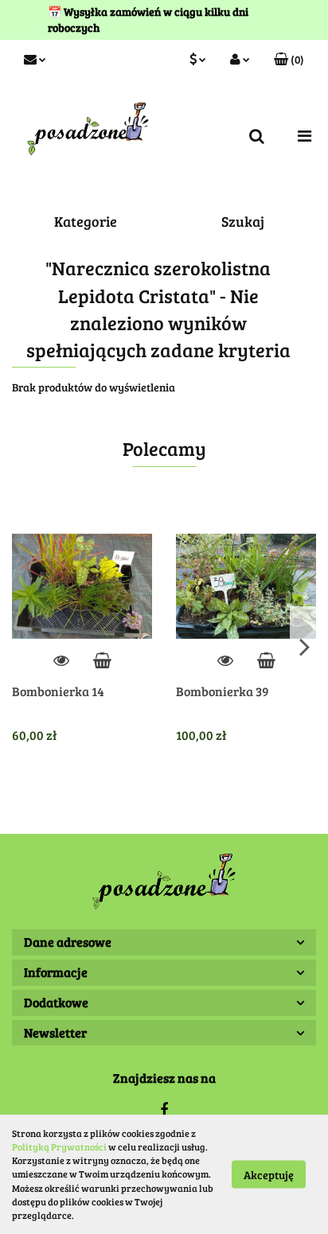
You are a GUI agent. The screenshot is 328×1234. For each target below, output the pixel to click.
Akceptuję (269, 1174)
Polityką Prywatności (59, 1146)
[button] (289, 60)
